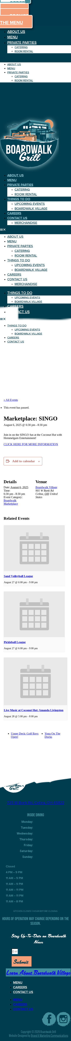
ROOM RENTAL (24, 51)
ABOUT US (16, 31)
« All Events (11, 399)
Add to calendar (23, 461)
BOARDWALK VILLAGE (31, 208)
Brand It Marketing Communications (49, 1036)
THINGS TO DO (18, 199)
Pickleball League (15, 642)
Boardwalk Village (46, 487)
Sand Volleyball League (18, 576)
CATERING (21, 47)
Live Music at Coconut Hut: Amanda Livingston (33, 710)
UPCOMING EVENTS (30, 203)
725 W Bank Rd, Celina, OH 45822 (35, 802)
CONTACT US (17, 218)
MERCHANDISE (26, 222)
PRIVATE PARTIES (22, 42)
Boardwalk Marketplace (11, 502)
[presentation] (34, 548)
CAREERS (14, 213)
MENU (12, 37)
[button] (35, 57)
